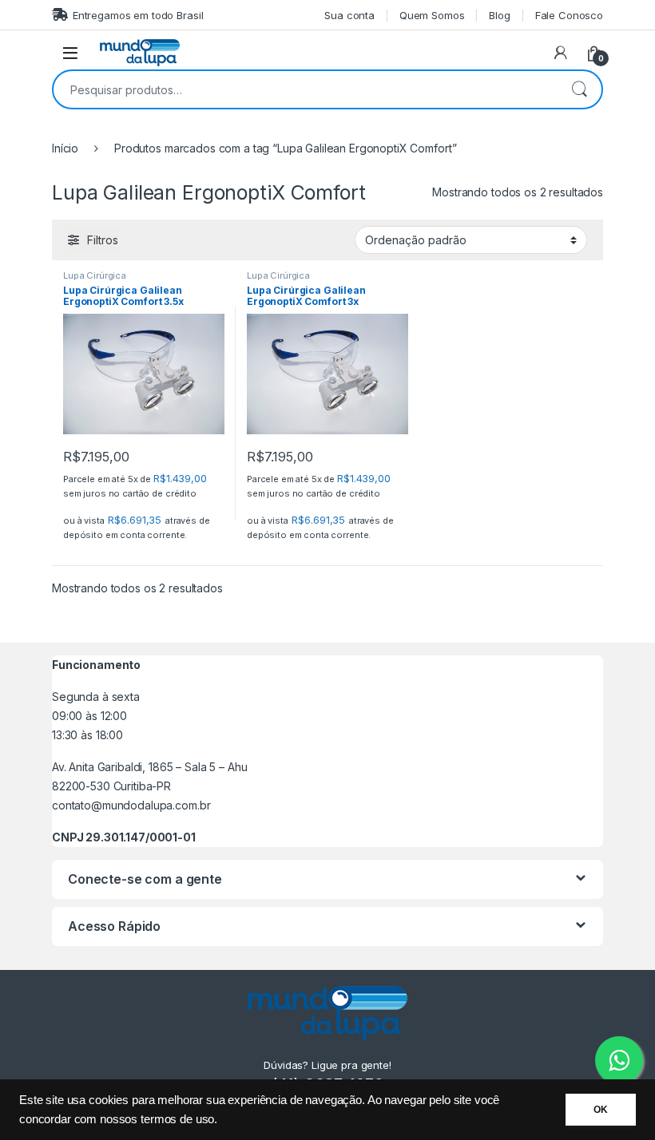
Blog (499, 15)
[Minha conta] (561, 52)
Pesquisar (579, 89)
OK (600, 1109)
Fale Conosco (569, 15)
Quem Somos (432, 15)
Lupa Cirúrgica (94, 275)
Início (65, 148)
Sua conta (349, 15)
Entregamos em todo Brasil (138, 15)
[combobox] (305, 89)
